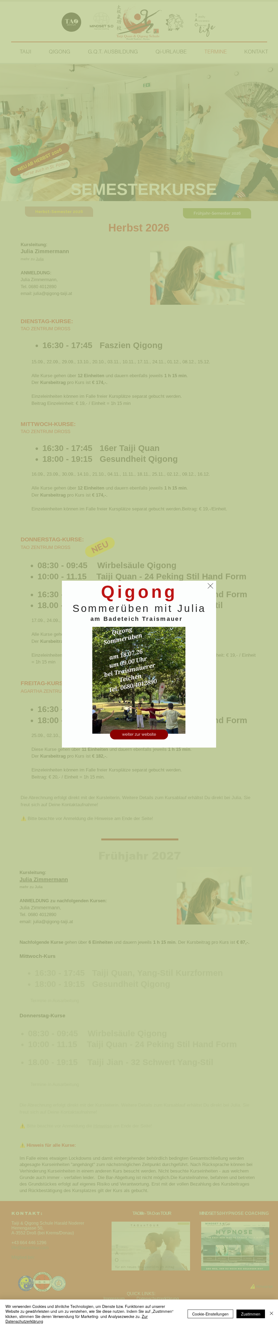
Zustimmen (250, 1314)
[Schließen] (271, 1314)
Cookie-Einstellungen (210, 1314)
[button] (210, 586)
